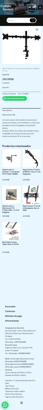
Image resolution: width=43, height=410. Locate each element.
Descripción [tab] (7, 110)
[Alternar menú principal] (40, 7)
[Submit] (33, 20)
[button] (37, 30)
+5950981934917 (24, 353)
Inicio (4, 68)
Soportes (10, 68)
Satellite (25, 94)
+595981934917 (25, 367)
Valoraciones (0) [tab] (8, 115)
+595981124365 (27, 364)
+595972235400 (20, 342)
